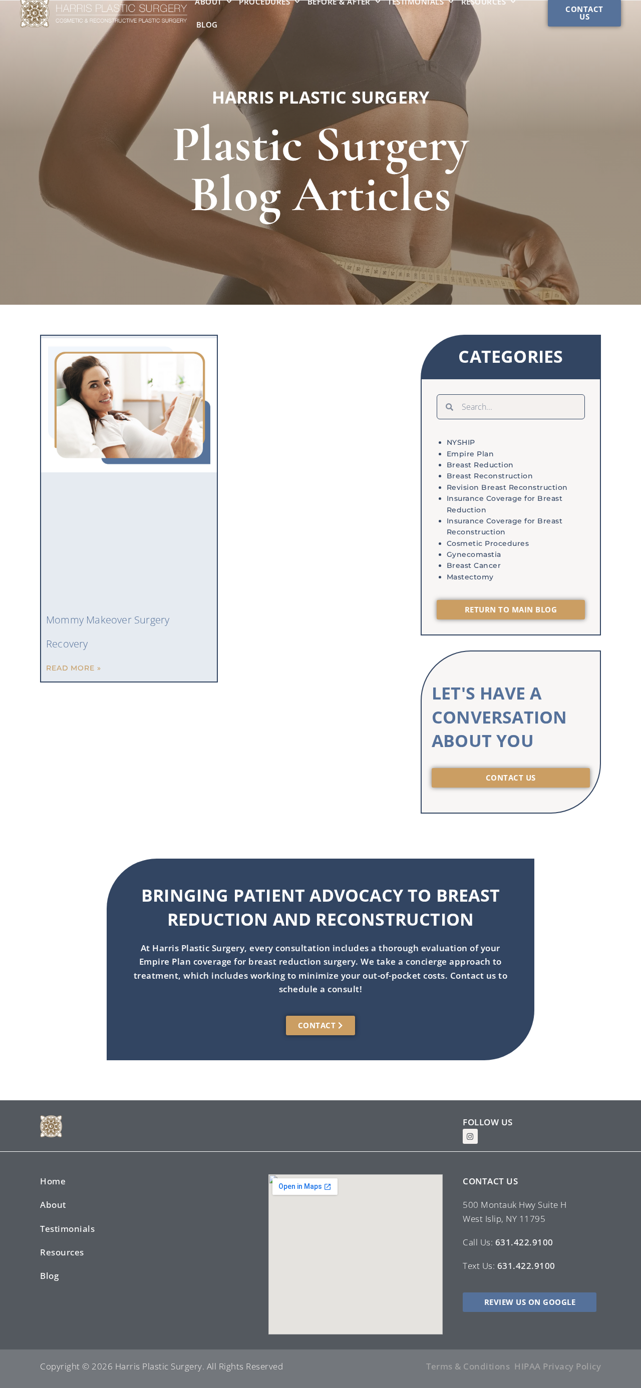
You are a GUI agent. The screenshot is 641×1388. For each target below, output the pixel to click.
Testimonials (67, 1228)
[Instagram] (470, 1136)
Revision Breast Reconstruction (507, 487)
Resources (62, 1252)
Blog (207, 25)
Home (53, 1181)
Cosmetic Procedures (488, 543)
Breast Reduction (480, 464)
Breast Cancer (474, 565)
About (53, 1204)
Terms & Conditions (468, 1366)
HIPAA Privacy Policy (557, 1366)
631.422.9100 (524, 1242)
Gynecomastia (474, 554)
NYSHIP (461, 442)
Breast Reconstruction (490, 475)
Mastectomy (470, 576)
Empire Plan (470, 453)
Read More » (73, 667)
